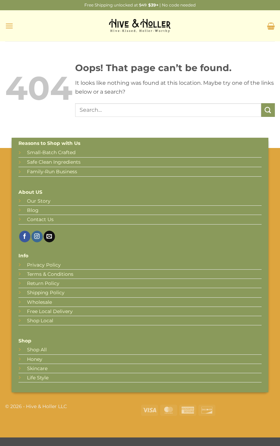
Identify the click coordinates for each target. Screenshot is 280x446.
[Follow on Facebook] (24, 236)
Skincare (37, 368)
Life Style (37, 378)
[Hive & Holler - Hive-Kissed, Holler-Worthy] (140, 26)
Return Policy (43, 283)
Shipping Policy (46, 292)
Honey (34, 359)
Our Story (39, 201)
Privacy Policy (44, 265)
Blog (33, 210)
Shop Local (40, 320)
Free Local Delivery (50, 311)
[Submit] (268, 110)
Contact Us (40, 219)
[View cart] (271, 25)
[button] (9, 25)
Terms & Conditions (50, 274)
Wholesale (39, 302)
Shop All (37, 350)
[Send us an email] (49, 236)
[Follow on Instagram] (37, 236)
